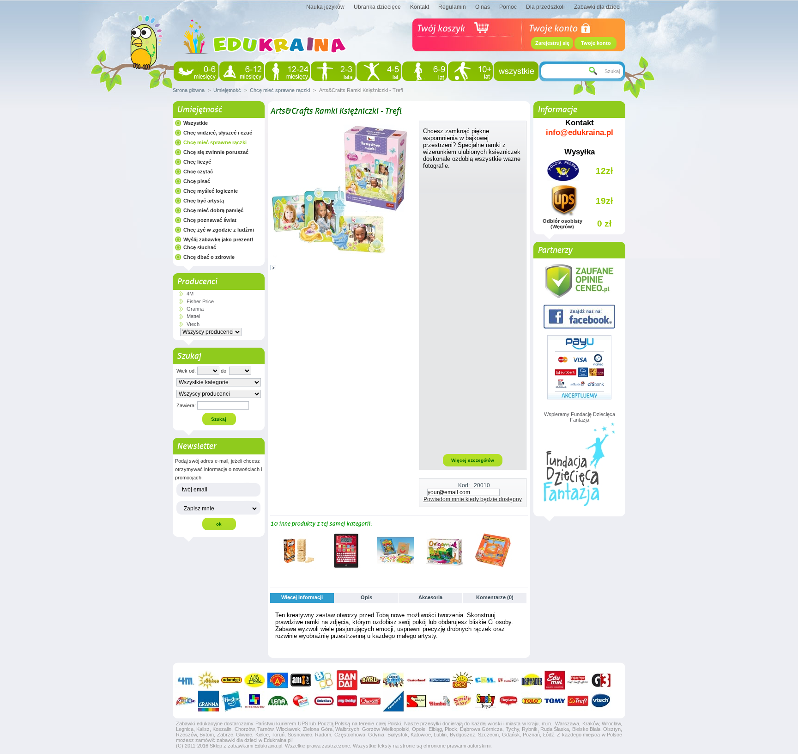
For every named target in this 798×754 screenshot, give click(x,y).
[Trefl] (578, 701)
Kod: (464, 485)
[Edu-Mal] (554, 680)
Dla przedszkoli (545, 7)
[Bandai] (347, 680)
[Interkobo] (254, 701)
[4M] (185, 680)
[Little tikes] (324, 701)
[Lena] (277, 701)
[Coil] (485, 680)
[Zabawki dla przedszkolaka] (379, 71)
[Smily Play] (462, 701)
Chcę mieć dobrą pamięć (213, 210)
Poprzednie (272, 550)
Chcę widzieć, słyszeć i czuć (217, 132)
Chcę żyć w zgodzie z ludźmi (218, 230)
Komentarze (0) (495, 597)
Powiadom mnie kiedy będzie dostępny (472, 499)
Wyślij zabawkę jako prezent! (218, 239)
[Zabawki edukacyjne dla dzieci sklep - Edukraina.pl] (265, 62)
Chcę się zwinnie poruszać (215, 152)
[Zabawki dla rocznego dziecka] (287, 71)
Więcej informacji (302, 597)
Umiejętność (227, 90)
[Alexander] (277, 680)
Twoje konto (596, 43)
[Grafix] (185, 701)
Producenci (197, 281)
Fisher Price (200, 301)
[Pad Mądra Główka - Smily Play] (346, 567)
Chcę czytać (198, 171)
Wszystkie (195, 123)
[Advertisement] (473, 311)
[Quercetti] (370, 701)
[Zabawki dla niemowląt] (196, 71)
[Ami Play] (300, 680)
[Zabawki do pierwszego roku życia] (241, 71)
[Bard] (370, 680)
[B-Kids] (324, 680)
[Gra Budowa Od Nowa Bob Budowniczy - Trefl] (493, 567)
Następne (524, 550)
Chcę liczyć (197, 162)
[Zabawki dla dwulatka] (333, 71)
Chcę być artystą (203, 200)
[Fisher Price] (578, 680)
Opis (366, 597)
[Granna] (208, 701)
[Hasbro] (231, 701)
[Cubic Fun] (508, 680)
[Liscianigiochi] (300, 701)
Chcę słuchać (199, 247)
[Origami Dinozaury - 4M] (444, 567)
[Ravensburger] (393, 701)
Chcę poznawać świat (209, 220)
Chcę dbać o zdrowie (209, 257)
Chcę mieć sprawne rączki (280, 90)
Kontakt (419, 7)
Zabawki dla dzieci (597, 7)
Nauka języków (325, 7)
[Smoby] (485, 701)
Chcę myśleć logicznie (210, 191)
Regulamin (452, 7)
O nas (482, 7)
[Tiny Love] (508, 701)
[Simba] (439, 701)
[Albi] (254, 680)
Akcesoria (430, 597)
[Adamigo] (231, 680)
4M (190, 293)
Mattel (193, 316)
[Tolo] (531, 701)
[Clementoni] (439, 680)
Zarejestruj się (552, 43)
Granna (195, 309)
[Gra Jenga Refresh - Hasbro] (297, 567)
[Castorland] (416, 680)
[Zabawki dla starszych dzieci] (470, 71)
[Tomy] (554, 701)
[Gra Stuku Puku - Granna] (395, 567)
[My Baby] (347, 701)
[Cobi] (462, 680)
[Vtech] (601, 701)
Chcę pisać (196, 181)
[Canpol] (393, 680)
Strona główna (189, 90)
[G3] (601, 680)
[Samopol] (416, 701)
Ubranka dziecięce (377, 7)
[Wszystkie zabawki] (516, 71)
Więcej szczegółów (472, 460)
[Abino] (208, 680)
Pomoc (508, 7)
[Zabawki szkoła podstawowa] (424, 71)
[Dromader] (531, 680)
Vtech (193, 324)
